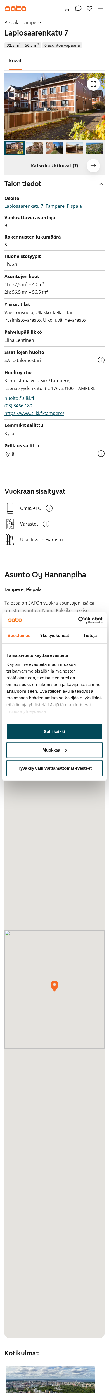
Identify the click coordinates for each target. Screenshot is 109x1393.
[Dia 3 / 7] (54, 148)
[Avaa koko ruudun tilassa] (93, 84)
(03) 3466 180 (18, 406)
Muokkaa (51, 749)
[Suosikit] (89, 8)
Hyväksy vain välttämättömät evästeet (54, 768)
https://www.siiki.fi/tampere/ (34, 413)
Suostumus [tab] (19, 635)
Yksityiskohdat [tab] (54, 635)
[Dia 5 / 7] (94, 148)
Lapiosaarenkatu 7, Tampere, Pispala (43, 206)
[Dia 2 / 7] (35, 148)
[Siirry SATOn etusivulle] (15, 8)
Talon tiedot (22, 184)
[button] (101, 360)
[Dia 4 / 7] (75, 148)
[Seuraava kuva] (93, 165)
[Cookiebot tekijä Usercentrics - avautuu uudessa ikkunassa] (78, 620)
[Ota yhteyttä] (78, 8)
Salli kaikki (54, 731)
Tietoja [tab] (90, 635)
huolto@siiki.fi (19, 398)
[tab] (15, 61)
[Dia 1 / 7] (14, 148)
